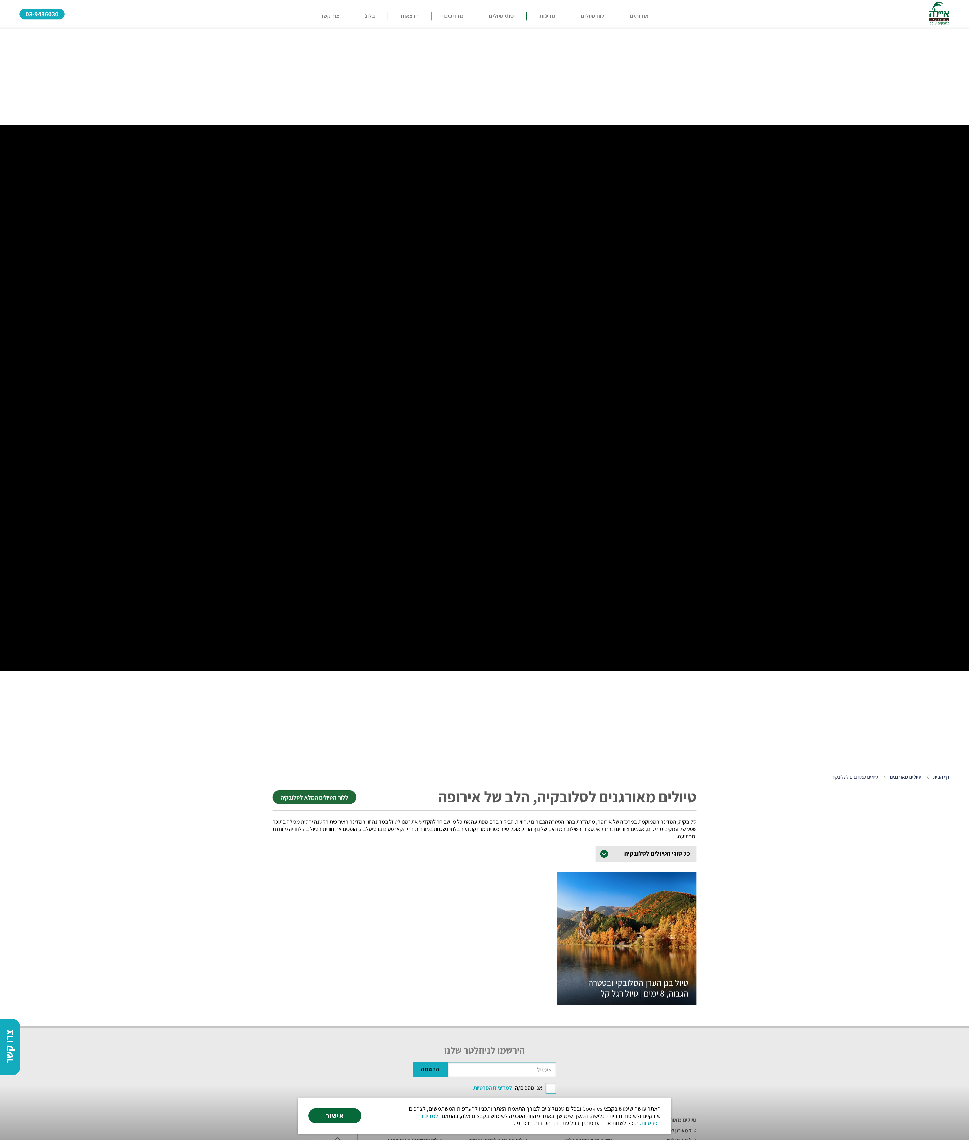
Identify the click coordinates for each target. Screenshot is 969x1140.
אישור (335, 1115)
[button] (501, 16)
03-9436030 (42, 14)
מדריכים (453, 16)
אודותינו (639, 16)
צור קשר (329, 16)
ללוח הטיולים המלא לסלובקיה (314, 797)
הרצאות (409, 16)
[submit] (430, 1069)
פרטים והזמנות (627, 991)
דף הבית (941, 777)
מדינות (547, 16)
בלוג (370, 16)
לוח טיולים (592, 16)
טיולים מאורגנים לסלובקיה (855, 777)
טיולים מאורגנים (905, 777)
